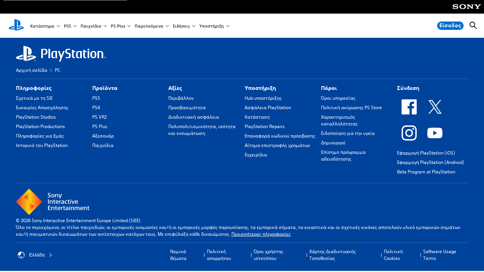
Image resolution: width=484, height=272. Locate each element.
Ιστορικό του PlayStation (42, 145)
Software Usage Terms (439, 254)
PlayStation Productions (40, 126)
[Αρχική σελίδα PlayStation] (16, 25)
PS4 (96, 107)
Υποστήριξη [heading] (260, 88)
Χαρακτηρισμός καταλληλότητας (339, 120)
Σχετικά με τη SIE (34, 98)
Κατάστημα (42, 26)
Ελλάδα (37, 255)
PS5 (67, 26)
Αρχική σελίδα (31, 70)
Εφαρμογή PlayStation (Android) (430, 162)
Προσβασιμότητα (187, 107)
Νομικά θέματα (178, 254)
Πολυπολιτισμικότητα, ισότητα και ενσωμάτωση (202, 129)
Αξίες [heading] (175, 88)
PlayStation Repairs (265, 126)
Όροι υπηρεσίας (338, 98)
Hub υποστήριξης (263, 98)
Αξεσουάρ (103, 136)
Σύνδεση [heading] (408, 88)
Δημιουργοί (333, 142)
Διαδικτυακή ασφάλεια (193, 117)
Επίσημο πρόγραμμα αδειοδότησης (343, 155)
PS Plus (118, 26)
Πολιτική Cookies (393, 254)
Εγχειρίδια (256, 154)
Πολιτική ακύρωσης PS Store (351, 107)
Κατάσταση (257, 117)
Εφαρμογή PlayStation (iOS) (426, 153)
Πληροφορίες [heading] (33, 88)
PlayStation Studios (36, 117)
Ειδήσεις (181, 26)
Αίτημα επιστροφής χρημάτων (277, 145)
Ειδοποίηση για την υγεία (348, 133)
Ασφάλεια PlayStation (268, 107)
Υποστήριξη (211, 26)
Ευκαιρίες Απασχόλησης (42, 107)
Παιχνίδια (91, 26)
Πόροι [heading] (329, 88)
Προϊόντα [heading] (105, 88)
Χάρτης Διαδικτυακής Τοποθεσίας (332, 254)
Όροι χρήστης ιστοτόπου (268, 254)
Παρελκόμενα (149, 26)
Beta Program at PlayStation (426, 171)
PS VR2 (99, 117)
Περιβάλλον (181, 98)
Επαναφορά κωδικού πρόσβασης (280, 136)
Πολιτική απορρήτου (219, 254)
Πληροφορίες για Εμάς (40, 136)
